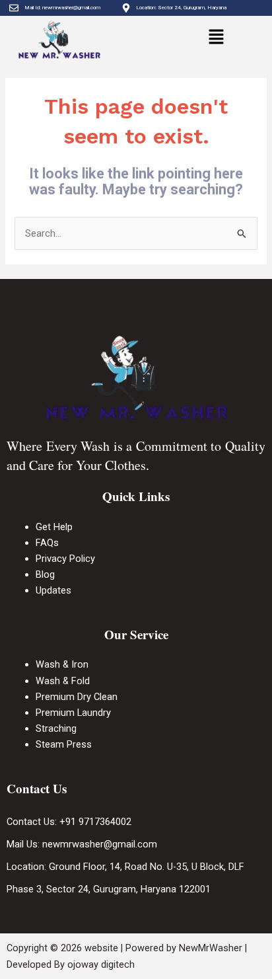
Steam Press (64, 744)
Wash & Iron (63, 664)
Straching (56, 728)
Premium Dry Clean (77, 697)
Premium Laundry (73, 713)
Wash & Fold (63, 681)
